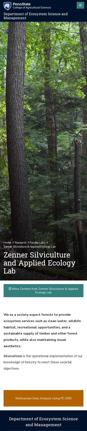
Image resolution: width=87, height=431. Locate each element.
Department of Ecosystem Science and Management (36, 16)
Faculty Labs (37, 243)
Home (7, 243)
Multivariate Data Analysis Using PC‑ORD (44, 398)
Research (20, 243)
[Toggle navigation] (80, 5)
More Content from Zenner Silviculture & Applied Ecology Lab (44, 290)
